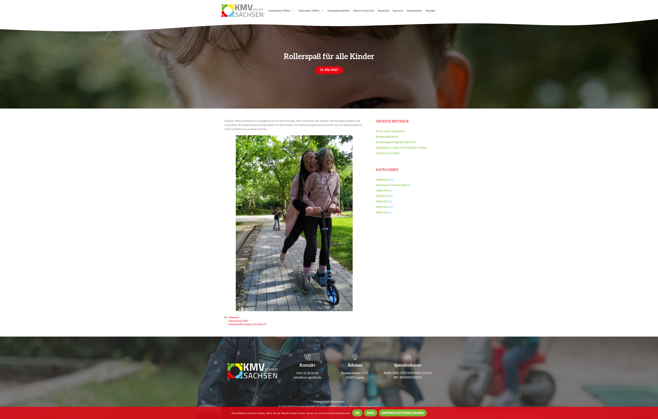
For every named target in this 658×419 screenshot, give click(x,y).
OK (357, 413)
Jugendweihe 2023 (238, 321)
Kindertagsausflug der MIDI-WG (396, 142)
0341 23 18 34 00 (307, 373)
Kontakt (430, 11)
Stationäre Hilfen (308, 11)
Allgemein (233, 317)
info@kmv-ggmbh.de (307, 377)
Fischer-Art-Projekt (388, 153)
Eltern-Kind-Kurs (363, 11)
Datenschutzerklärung (403, 413)
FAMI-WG (382, 190)
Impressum (338, 401)
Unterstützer (414, 11)
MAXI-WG (382, 196)
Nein (370, 413)
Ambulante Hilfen (279, 11)
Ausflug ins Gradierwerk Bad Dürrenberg (401, 147)
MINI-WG (382, 207)
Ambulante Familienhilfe (391, 185)
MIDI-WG (382, 201)
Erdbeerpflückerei (387, 136)
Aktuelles (383, 11)
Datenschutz (321, 401)
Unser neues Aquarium (390, 131)
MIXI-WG (382, 212)
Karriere (398, 11)
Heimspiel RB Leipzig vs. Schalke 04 (247, 324)
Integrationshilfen (338, 11)
